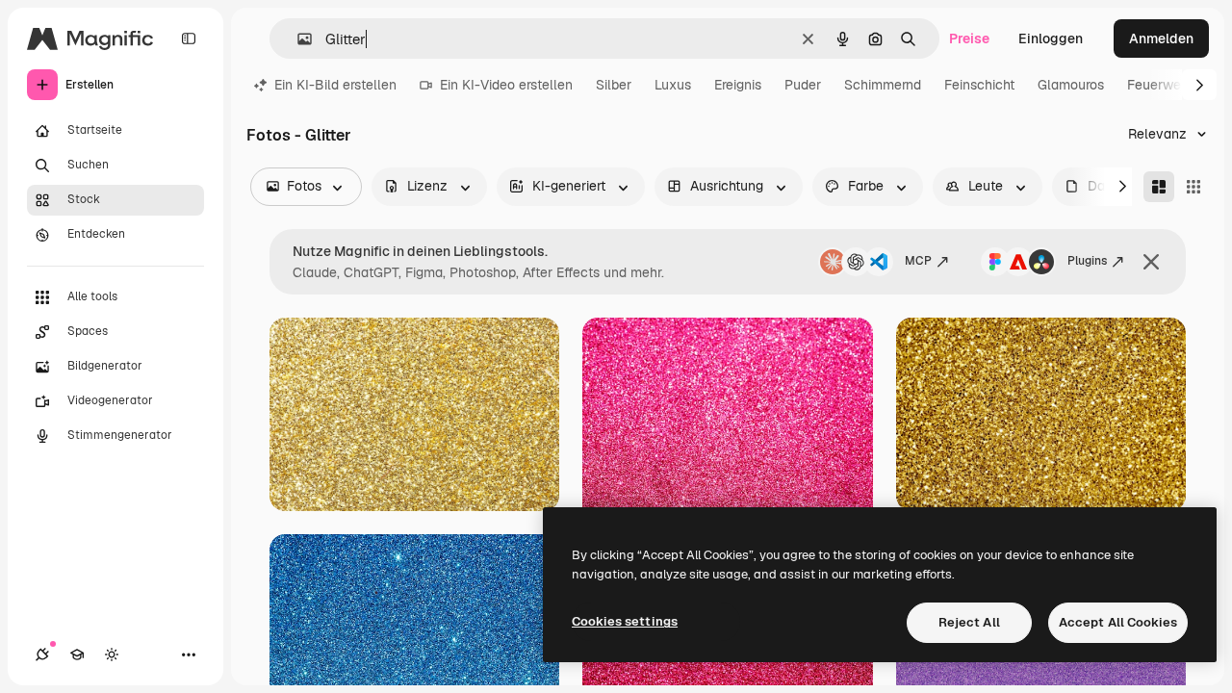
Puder (802, 84)
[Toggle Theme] (111, 654)
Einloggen (1050, 38)
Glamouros (1071, 84)
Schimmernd (882, 84)
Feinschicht (979, 84)
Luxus (672, 84)
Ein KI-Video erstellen (506, 84)
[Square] (1193, 186)
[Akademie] (77, 654)
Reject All (969, 622)
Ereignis (737, 84)
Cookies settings (625, 621)
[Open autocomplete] (296, 39)
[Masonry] (1158, 186)
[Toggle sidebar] (188, 38)
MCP (918, 261)
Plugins (1087, 261)
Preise (969, 38)
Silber (613, 84)
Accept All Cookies (1118, 622)
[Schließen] (1151, 261)
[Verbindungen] (42, 654)
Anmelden (1161, 38)
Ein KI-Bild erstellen (335, 84)
